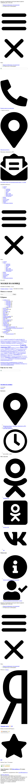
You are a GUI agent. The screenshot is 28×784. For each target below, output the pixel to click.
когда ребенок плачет (9, 354)
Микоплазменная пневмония (5, 345)
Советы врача (6, 324)
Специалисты (6, 329)
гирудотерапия (4, 350)
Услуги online (6, 199)
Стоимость (5, 331)
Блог (4, 312)
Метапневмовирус (20, 343)
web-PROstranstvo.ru (23, 772)
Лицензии (8, 190)
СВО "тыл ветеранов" (11, 326)
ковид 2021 (13, 353)
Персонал (5, 323)
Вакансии (5, 314)
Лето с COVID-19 (7, 319)
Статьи (7, 191)
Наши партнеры (9, 194)
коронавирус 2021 (6, 355)
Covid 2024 (8, 304)
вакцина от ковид (10, 348)
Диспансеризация (10, 333)
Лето (4, 318)
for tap (4, 308)
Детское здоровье (7, 316)
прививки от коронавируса (13, 357)
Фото (7, 192)
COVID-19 (5, 300)
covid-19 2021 (20, 339)
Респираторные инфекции (15, 345)
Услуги (4, 198)
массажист (18, 355)
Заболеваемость (20, 342)
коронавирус (18, 354)
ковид (6, 353)
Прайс (4, 201)
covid (6, 339)
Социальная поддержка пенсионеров (14, 328)
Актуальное (5, 309)
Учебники (8, 189)
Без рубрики (6, 311)
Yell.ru (7, 669)
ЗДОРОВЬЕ (14, 342)
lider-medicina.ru (16, 769)
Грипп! (4, 315)
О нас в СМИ (6, 321)
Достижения (8, 196)
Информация (6, 317)
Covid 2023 (8, 303)
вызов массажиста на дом (21, 348)
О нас (4, 187)
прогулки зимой (24, 357)
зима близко (15, 350)
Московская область (5, 149)
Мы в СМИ (8, 193)
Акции (4, 310)
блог (23, 347)
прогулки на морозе (4, 358)
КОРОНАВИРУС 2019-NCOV (11, 343)
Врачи (4, 197)
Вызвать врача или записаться (7, 108)
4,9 (1, 760)
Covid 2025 (8, 307)
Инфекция (4, 343)
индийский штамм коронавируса (9, 351)
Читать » (2, 388)
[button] (14, 35)
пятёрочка (11, 358)
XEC (9, 305)
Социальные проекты (8, 203)
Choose (2, 339)
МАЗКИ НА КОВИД (6, 384)
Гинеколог (8, 330)
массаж (14, 355)
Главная (5, 186)
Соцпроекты (6, 325)
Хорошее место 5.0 (7, 726)
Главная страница (4, 288)
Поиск (14, 294)
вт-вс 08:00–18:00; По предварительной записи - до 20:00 (13, 182)
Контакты (5, 200)
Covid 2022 (8, 302)
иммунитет (21, 350)
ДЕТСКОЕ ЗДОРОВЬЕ (6, 342)
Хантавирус (13, 347)
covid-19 (12, 339)
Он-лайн (5, 322)
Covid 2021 (8, 301)
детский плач (10, 350)
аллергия (18, 347)
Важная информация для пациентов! (11, 5)
